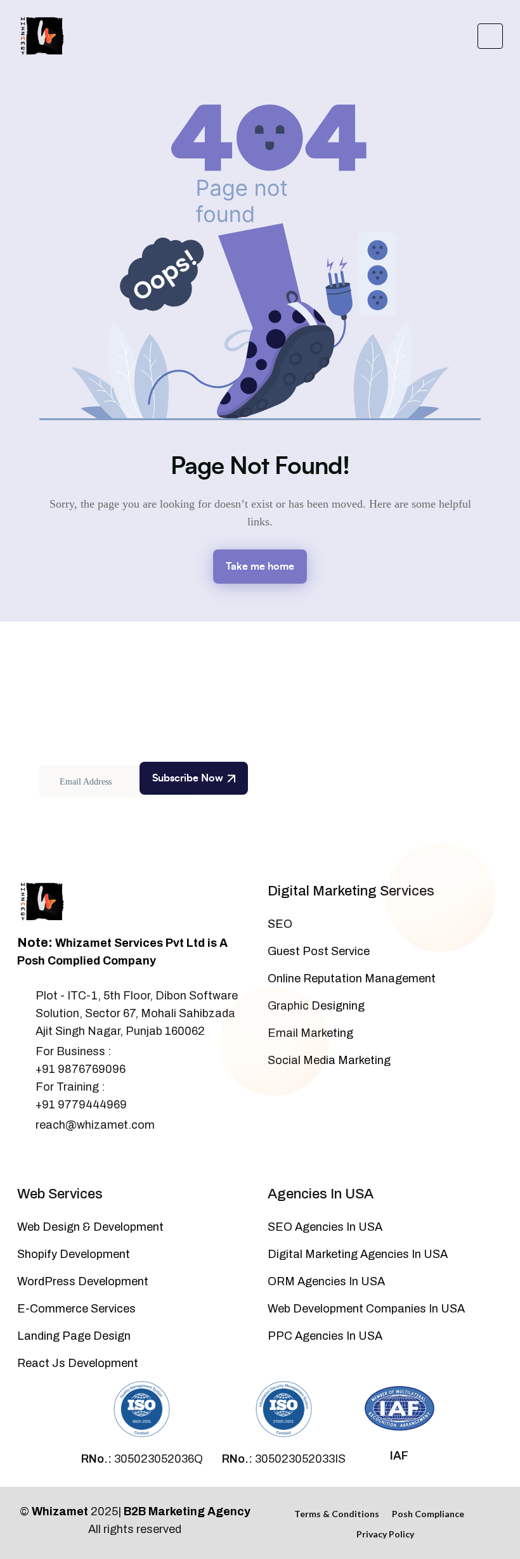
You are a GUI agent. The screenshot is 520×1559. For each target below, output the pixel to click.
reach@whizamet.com (95, 1125)
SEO (280, 924)
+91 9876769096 (81, 1069)
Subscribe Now (187, 778)
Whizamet (60, 1511)
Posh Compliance (428, 1513)
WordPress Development (82, 1281)
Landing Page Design (74, 1336)
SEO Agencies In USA (325, 1227)
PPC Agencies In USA (325, 1336)
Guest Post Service (319, 951)
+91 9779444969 (81, 1104)
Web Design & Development (90, 1227)
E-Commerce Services (76, 1308)
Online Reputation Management (352, 978)
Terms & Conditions (336, 1513)
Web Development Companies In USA (366, 1308)
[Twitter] (43, 1158)
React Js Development (77, 1363)
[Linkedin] (85, 1158)
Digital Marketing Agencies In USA (358, 1254)
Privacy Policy (385, 1534)
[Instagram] (64, 1158)
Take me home (260, 566)
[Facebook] (23, 1158)
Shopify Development (73, 1254)
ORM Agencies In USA (326, 1281)
